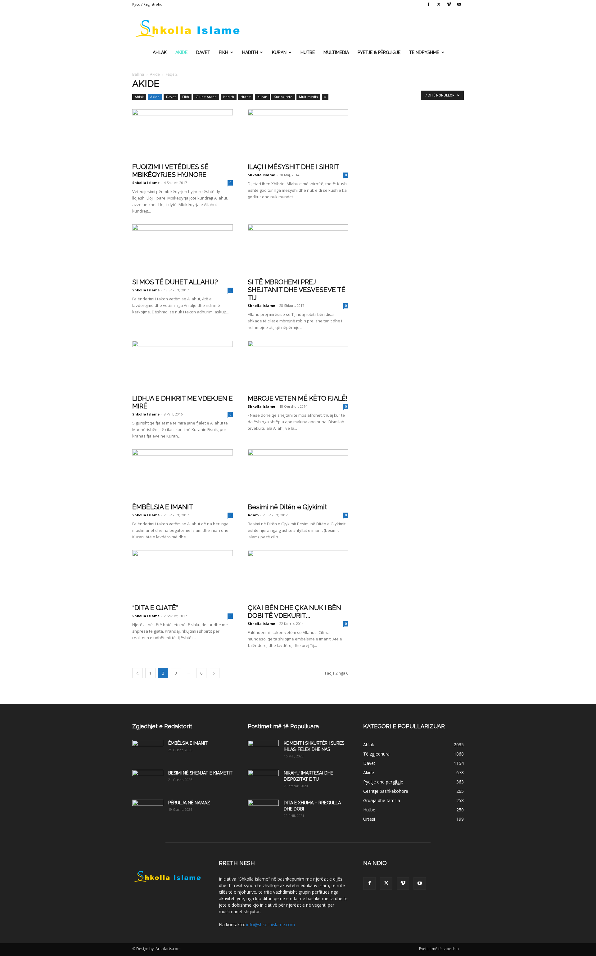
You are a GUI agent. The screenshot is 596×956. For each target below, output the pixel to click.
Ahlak (160, 52)
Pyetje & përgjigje (379, 52)
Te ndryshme (424, 52)
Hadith (250, 52)
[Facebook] (428, 4)
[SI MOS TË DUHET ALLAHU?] (182, 249)
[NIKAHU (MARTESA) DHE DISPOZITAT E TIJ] (263, 781)
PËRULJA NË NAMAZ (189, 802)
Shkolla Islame (146, 182)
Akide (181, 52)
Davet (203, 52)
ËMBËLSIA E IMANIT (162, 507)
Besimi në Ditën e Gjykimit (287, 507)
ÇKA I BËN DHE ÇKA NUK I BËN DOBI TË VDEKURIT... (294, 611)
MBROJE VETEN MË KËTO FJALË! (297, 398)
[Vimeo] (449, 4)
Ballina (138, 74)
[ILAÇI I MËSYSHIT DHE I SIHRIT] (298, 134)
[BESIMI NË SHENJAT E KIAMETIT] (147, 781)
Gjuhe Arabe (206, 96)
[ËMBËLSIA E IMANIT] (182, 474)
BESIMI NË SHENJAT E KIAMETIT (200, 772)
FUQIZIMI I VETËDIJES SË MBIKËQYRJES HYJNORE (170, 170)
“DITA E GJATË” (155, 608)
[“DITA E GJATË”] (182, 575)
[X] (438, 4)
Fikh (223, 52)
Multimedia (336, 52)
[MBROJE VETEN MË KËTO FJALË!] (298, 365)
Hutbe (307, 52)
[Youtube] (459, 4)
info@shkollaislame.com (270, 924)
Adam (253, 515)
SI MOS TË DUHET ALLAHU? (175, 282)
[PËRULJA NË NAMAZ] (147, 810)
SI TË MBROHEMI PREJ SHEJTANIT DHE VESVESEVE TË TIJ (296, 289)
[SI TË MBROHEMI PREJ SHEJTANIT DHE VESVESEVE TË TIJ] (298, 249)
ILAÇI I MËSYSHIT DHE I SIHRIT (293, 167)
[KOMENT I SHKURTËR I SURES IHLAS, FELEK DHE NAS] (263, 751)
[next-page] (214, 673)
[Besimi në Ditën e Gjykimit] (298, 474)
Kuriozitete (283, 96)
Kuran (279, 52)
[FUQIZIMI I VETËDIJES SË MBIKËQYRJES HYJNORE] (182, 134)
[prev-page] (137, 673)
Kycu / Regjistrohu (147, 4)
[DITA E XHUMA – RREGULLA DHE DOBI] (263, 810)
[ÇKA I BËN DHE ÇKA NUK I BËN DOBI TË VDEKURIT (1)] (298, 575)
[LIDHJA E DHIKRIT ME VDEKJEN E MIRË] (182, 365)
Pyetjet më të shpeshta (439, 948)
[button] (456, 28)
